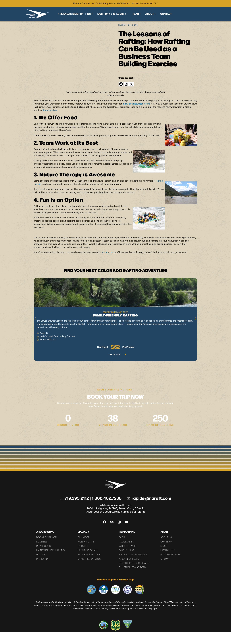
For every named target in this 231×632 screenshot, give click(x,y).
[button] (35, 318)
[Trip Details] (126, 355)
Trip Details (114, 354)
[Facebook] (121, 84)
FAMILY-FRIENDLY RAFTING (115, 315)
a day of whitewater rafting (137, 104)
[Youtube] (126, 522)
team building (50, 110)
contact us (107, 252)
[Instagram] (126, 84)
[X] (131, 84)
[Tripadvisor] (112, 522)
